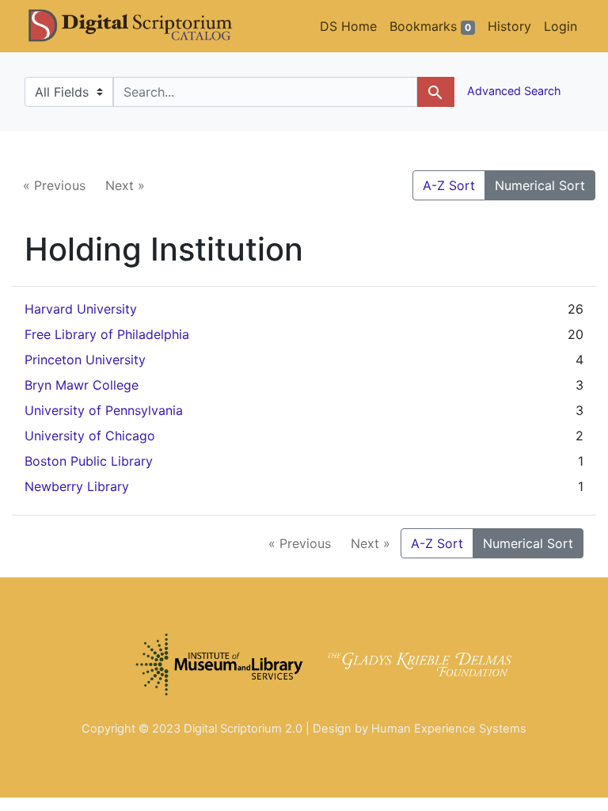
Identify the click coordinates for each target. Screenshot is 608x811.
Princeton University (85, 359)
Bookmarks (430, 26)
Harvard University (81, 309)
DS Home (348, 26)
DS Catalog (143, 26)
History (509, 26)
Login (560, 26)
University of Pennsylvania (104, 410)
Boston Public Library (89, 461)
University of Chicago (90, 436)
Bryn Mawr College (82, 385)
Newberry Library (77, 486)
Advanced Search (512, 90)
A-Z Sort (449, 185)
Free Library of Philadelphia (107, 334)
